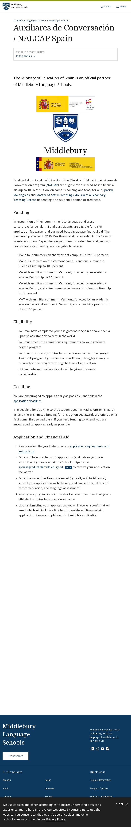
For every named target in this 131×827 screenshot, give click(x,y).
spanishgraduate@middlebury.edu (42, 467)
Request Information (100, 779)
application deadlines (27, 401)
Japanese (49, 788)
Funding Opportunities (58, 20)
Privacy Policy (55, 819)
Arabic (6, 788)
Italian (48, 779)
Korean (48, 796)
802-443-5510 (97, 740)
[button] (106, 6)
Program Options (99, 788)
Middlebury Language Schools (28, 20)
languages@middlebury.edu (104, 737)
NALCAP (52, 185)
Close (120, 804)
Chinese (7, 796)
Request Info (15, 756)
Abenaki (7, 779)
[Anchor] (32, 212)
